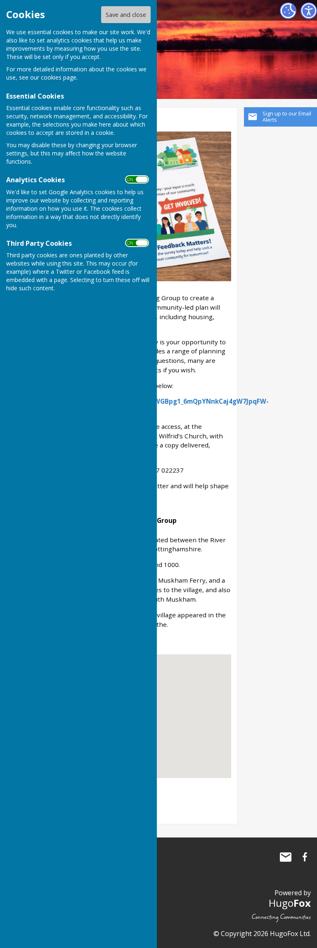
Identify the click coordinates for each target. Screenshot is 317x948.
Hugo (290, 903)
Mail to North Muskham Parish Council (285, 857)
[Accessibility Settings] (308, 10)
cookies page (58, 77)
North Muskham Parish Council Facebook (304, 857)
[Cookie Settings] (288, 10)
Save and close (126, 15)
